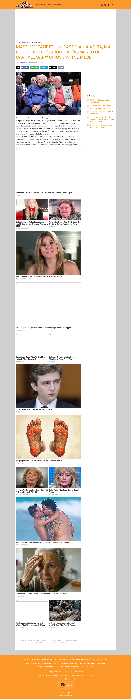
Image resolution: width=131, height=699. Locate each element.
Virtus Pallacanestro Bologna (32, 42)
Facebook (25, 67)
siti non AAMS (102, 659)
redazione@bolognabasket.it (68, 679)
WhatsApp (35, 67)
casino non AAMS (89, 663)
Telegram (44, 67)
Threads (53, 67)
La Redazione (21, 63)
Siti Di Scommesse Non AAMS (72, 663)
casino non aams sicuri (66, 659)
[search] (113, 5)
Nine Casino (101, 663)
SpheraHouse (68, 695)
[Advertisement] (65, 28)
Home (18, 42)
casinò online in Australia (34, 663)
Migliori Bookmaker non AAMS (69, 667)
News (38, 4)
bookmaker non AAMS (49, 659)
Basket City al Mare (55, 4)
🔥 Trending (91, 96)
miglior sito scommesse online (85, 659)
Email (61, 67)
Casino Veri (56, 663)
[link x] (102, 5)
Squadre (44, 4)
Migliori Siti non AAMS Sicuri (47, 667)
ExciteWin (47, 663)
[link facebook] (105, 5)
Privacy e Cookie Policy (32, 659)
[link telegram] (108, 5)
